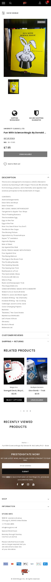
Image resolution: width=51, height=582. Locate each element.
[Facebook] (17, 484)
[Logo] (25, 3)
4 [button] (30, 410)
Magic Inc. (14, 387)
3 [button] (27, 410)
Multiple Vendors (37, 387)
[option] (25, 48)
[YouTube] (33, 484)
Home (24, 443)
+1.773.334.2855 (8, 524)
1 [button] (20, 410)
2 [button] (23, 410)
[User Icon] (40, 3)
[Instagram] (28, 484)
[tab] (19, 350)
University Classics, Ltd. (14, 129)
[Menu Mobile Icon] (3, 3)
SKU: (5, 142)
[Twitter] (22, 484)
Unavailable (37, 400)
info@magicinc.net (9, 527)
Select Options (14, 400)
